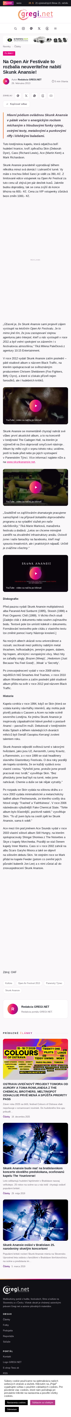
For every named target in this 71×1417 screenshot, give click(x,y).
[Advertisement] (35, 289)
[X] (26, 95)
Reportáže (8, 1336)
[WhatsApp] (34, 95)
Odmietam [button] (12, 1409)
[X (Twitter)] (39, 28)
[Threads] (47, 28)
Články (17, 46)
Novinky (7, 46)
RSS (5, 1373)
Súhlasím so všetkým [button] (42, 1402)
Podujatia (8, 1330)
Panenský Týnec (54, 983)
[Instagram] (23, 28)
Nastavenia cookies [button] (16, 1402)
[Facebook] (31, 28)
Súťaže (6, 1341)
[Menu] (55, 28)
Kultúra (8, 983)
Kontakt (7, 1356)
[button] (35, 405)
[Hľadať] (15, 28)
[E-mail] (51, 95)
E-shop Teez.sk (11, 1367)
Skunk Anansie (12, 990)
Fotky (6, 1325)
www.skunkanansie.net (21, 461)
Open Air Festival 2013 (29, 983)
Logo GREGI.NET (12, 1362)
